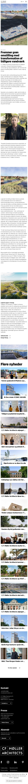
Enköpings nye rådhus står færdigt (14, 480)
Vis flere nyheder (12, 668)
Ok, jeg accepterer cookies (14, 781)
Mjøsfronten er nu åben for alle (15, 463)
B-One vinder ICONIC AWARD (15, 397)
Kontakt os (5, 703)
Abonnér (4, 738)
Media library (5, 722)
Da (21, 1)
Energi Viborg (4, 337)
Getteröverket (4, 335)
